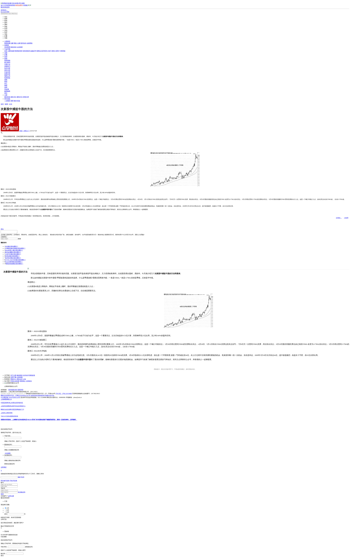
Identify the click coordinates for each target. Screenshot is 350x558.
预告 (15, 43)
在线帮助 (29, 43)
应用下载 (13, 377)
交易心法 (7, 64)
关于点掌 (13, 375)
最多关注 (13, 97)
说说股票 (7, 47)
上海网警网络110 (6, 399)
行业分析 (7, 72)
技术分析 (7, 68)
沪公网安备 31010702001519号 (10, 397)
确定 (19, 477)
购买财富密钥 (10, 5)
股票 (12, 101)
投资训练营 (26, 51)
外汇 (5, 83)
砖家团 (6, 45)
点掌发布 (29, 381)
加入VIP (3, 5)
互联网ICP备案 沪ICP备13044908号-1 (12, 393)
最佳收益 (7, 97)
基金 (18, 101)
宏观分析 (7, 74)
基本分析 (7, 70)
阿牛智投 (7, 99)
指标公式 (7, 76)
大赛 (5, 95)
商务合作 (20, 379)
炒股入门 (24, 131)
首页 (5, 51)
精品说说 (13, 47)
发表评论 (3, 236)
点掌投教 (20, 377)
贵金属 (6, 89)
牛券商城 (62, 51)
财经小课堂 (55, 51)
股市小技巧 (47, 51)
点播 (18, 43)
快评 (5, 56)
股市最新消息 (12, 389)
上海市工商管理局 (6, 413)
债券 (5, 79)
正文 (10, 104)
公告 (24, 379)
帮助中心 (13, 379)
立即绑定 (4, 467)
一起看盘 (7, 101)
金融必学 (33, 51)
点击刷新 (8, 453)
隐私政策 (32, 375)
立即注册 (11, 496)
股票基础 (7, 60)
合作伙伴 (26, 375)
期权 (5, 85)
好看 (5, 54)
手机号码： (4, 547)
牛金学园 (7, 49)
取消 (22, 477)
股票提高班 (18, 51)
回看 (12, 43)
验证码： (4, 553)
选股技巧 (7, 66)
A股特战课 (11, 51)
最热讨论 (20, 97)
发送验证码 (21, 492)
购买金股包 (19, 5)
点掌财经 (7, 41)
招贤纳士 (23, 381)
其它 (5, 93)
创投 (5, 87)
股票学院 (20, 389)
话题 (5, 53)
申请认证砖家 (15, 381)
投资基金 (7, 78)
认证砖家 (20, 47)
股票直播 (7, 43)
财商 (5, 58)
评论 (2, 229)
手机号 (3, 488)
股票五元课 (40, 51)
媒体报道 (20, 375)
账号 (2, 482)
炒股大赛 (26, 97)
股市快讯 (23, 43)
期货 (5, 81)
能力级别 (7, 62)
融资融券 (7, 91)
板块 (15, 101)
